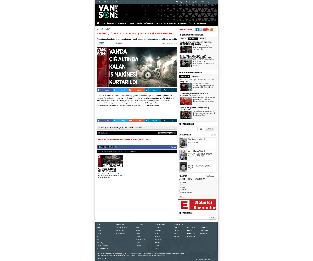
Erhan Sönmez (193, 163)
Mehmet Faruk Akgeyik (196, 151)
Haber (138, 230)
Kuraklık (184, 190)
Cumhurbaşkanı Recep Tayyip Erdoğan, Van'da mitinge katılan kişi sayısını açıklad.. (204, 99)
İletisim (214, 2)
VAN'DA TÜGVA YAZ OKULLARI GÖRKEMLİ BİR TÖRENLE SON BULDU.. (196, 43)
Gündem (158, 227)
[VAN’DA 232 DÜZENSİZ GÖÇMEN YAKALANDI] (111, 161)
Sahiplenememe (186, 192)
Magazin (158, 239)
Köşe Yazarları (121, 233)
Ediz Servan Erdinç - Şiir (197, 139)
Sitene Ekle (102, 249)
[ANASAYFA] (123, 11)
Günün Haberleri (121, 227)
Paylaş (106, 90)
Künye (208, 2)
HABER (157, 249)
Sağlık (138, 233)
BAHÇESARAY (192, 233)
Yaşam (157, 243)
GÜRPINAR (204, 230)
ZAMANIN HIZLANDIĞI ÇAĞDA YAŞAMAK (199, 167)
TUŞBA (176, 230)
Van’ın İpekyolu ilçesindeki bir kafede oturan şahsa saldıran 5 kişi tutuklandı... (204, 113)
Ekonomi (158, 230)
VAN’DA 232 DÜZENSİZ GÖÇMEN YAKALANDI (107, 170)
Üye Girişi (195, 2)
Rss (98, 236)
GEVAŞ (176, 233)
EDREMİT (203, 227)
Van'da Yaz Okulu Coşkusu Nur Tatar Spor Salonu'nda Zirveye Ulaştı (202, 47)
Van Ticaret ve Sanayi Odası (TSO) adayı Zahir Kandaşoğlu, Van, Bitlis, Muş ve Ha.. (203, 62)
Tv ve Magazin (140, 239)
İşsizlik (183, 182)
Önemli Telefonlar (102, 246)
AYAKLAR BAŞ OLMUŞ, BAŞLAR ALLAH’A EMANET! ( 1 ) (200, 155)
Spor (137, 227)
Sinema (138, 246)
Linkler (99, 233)
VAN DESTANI (193, 142)
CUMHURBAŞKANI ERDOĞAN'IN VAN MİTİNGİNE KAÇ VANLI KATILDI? (194, 94)
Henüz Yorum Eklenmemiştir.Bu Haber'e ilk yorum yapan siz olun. (125, 139)
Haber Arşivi (120, 230)
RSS (202, 2)
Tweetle (123, 90)
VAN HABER (138, 128)
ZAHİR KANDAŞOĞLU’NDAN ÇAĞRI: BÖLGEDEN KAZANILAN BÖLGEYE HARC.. (196, 57)
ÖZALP (176, 236)
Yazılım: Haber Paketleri (202, 259)
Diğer (157, 246)
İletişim (99, 227)
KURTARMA (127, 128)
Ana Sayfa (180, 2)
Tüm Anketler (210, 176)
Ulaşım (183, 185)
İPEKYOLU (191, 227)
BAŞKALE (203, 233)
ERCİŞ (189, 230)
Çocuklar (139, 236)
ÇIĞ (119, 128)
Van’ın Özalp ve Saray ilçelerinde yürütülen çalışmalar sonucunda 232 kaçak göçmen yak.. (110, 175)
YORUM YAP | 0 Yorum (168, 133)
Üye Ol (188, 2)
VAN (108, 128)
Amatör (138, 243)
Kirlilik (183, 187)
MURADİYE (191, 236)
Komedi (157, 236)
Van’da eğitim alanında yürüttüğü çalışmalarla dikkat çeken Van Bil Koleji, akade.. (203, 85)
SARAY (107, 29)
